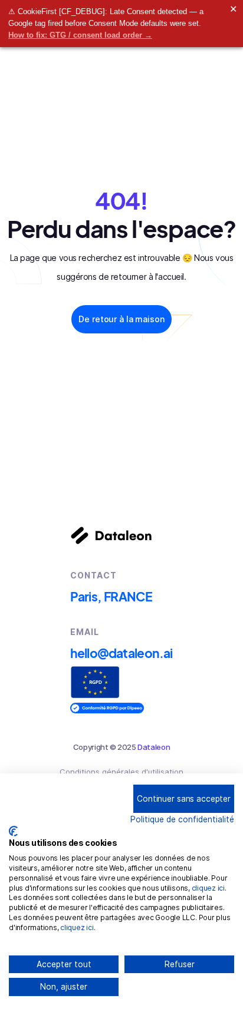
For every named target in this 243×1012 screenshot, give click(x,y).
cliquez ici (208, 888)
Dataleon (153, 747)
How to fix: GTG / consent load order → (80, 35)
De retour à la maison (121, 319)
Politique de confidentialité (182, 819)
